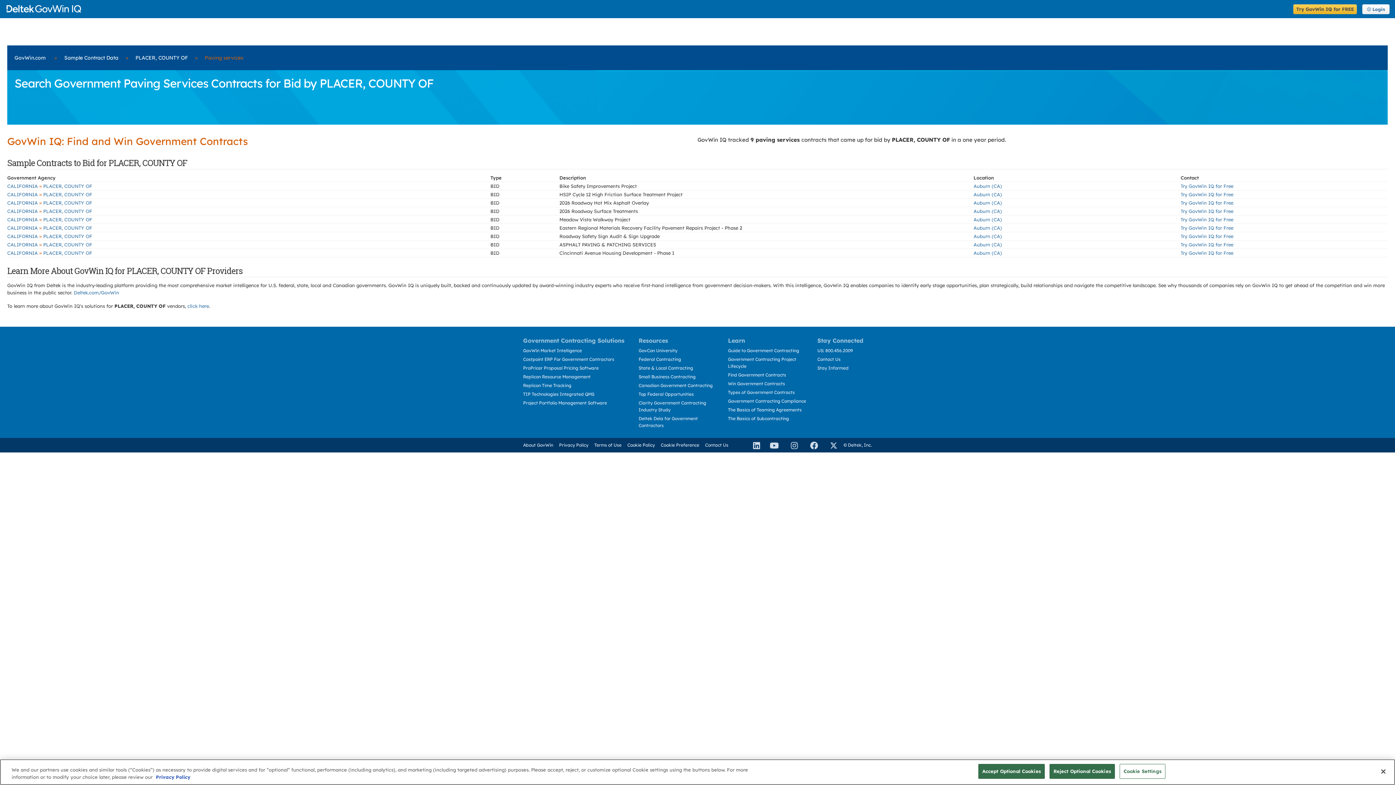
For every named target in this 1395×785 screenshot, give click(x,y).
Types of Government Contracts (761, 392)
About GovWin (538, 445)
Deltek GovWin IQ (647, 9)
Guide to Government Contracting (763, 350)
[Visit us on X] (830, 445)
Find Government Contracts (757, 375)
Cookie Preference (680, 445)
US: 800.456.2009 (835, 350)
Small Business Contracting (667, 376)
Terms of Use (608, 445)
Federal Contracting (660, 359)
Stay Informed (833, 368)
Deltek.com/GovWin (96, 292)
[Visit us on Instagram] (791, 445)
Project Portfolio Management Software (565, 403)
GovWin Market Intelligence (552, 350)
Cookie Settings (1142, 771)
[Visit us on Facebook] (811, 445)
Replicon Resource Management (557, 376)
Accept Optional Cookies (1011, 771)
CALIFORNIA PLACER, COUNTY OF (49, 186)
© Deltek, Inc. (858, 445)
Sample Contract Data (91, 58)
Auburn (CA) (988, 186)
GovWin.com (30, 58)
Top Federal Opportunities (666, 394)
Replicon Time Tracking (547, 385)
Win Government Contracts (756, 383)
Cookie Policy (641, 445)
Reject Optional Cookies (1082, 771)
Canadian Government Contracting (676, 385)
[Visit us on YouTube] (772, 445)
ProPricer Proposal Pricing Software (561, 368)
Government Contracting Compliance (767, 401)
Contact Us (829, 359)
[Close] (1383, 772)
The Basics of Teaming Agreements (765, 409)
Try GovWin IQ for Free (1207, 186)
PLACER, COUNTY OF (162, 58)
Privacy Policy (574, 445)
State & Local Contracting (666, 368)
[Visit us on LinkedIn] (753, 445)
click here (198, 306)
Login (1378, 9)
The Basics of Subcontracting (758, 418)
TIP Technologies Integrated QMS (558, 394)
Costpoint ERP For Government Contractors (568, 359)
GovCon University (658, 350)
